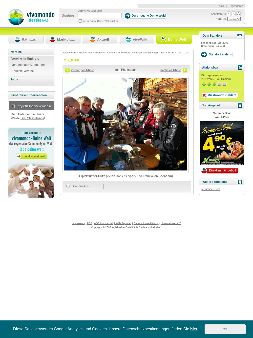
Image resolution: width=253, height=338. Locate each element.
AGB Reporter (123, 223)
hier (193, 329)
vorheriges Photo (82, 70)
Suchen (68, 16)
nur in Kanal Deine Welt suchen (101, 21)
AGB (89, 223)
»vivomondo (69, 52)
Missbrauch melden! (222, 95)
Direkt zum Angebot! (222, 170)
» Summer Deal (210, 189)
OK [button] (225, 329)
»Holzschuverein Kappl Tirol (148, 52)
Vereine (16, 52)
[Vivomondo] (31, 24)
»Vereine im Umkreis (118, 52)
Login (220, 5)
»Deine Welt (85, 52)
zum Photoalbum (126, 70)
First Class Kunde (32, 118)
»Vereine (100, 52)
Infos (14, 79)
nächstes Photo (170, 70)
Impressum (78, 223)
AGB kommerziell (103, 223)
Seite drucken (79, 186)
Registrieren (236, 5)
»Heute (170, 52)
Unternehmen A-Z (171, 223)
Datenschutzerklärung (146, 223)
